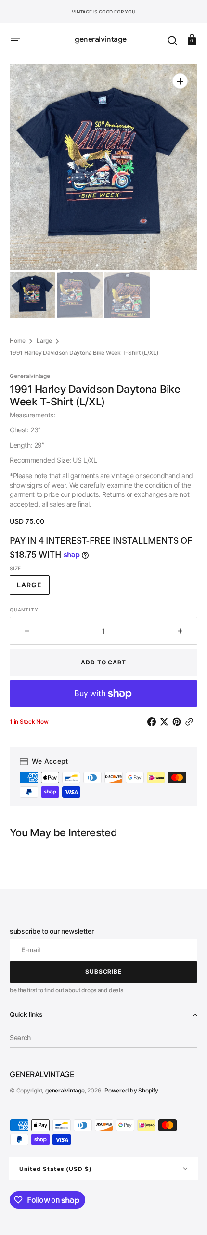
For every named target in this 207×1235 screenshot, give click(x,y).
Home (18, 340)
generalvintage (65, 1090)
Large (44, 340)
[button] (15, 39)
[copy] (191, 721)
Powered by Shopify (131, 1090)
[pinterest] (178, 721)
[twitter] (166, 721)
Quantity (24, 609)
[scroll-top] (186, 1214)
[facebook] (153, 721)
